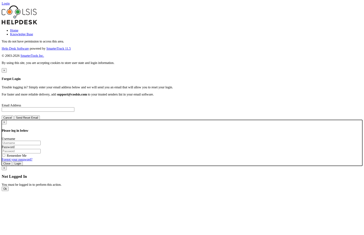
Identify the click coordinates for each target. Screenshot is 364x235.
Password (8, 147)
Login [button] (6, 3)
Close (6, 163)
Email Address (11, 105)
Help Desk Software (15, 48)
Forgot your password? (17, 159)
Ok (5, 188)
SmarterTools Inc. (32, 55)
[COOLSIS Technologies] (19, 23)
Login (18, 163)
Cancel (7, 117)
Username (8, 139)
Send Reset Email (27, 117)
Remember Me (16, 155)
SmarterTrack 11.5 (58, 48)
